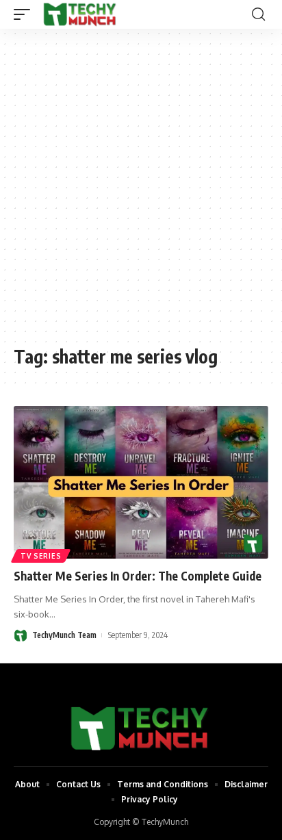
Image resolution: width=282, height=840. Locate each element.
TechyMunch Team (64, 635)
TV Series (41, 556)
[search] (258, 14)
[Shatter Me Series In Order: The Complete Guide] (141, 482)
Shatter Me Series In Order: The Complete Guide (137, 575)
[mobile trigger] (25, 14)
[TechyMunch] (80, 14)
